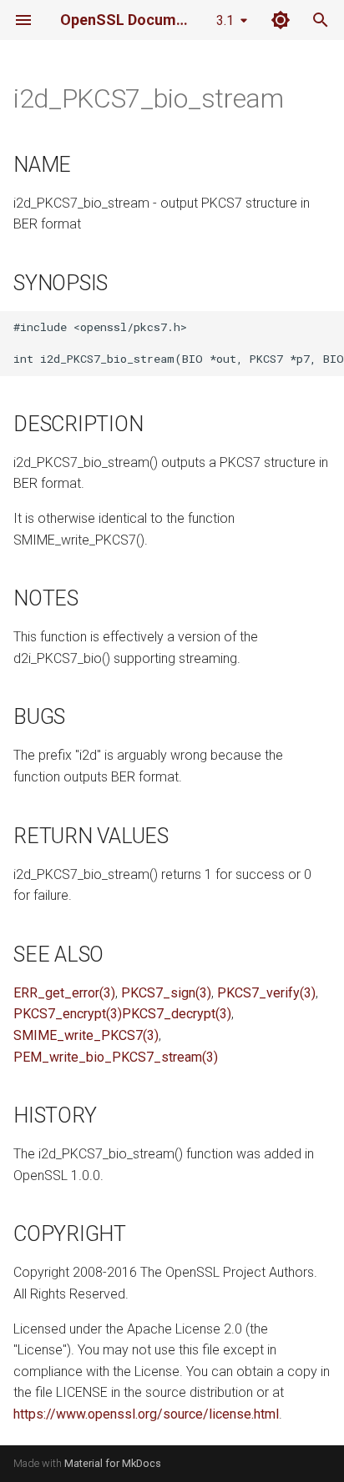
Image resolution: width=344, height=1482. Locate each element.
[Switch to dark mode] (280, 20)
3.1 (225, 20)
